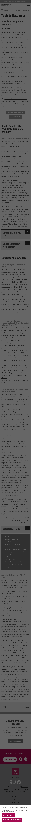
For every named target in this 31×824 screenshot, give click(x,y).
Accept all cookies (8, 815)
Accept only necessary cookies (12, 819)
